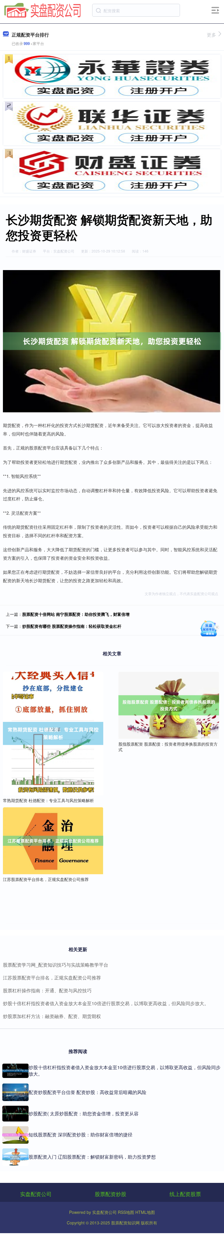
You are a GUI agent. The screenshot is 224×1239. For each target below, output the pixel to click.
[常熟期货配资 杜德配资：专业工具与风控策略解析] (53, 733)
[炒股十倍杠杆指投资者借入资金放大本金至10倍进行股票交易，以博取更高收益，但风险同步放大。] (15, 1071)
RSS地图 (126, 1212)
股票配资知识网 (125, 1223)
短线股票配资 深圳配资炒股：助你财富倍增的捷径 (80, 1134)
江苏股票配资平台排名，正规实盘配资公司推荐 (52, 977)
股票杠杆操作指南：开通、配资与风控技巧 (47, 990)
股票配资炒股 (110, 1193)
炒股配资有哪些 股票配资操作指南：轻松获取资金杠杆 (71, 626)
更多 (211, 34)
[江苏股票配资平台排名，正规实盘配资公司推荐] (53, 840)
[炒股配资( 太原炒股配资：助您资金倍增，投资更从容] (15, 1114)
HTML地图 (145, 1212)
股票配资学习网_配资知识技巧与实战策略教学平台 (55, 964)
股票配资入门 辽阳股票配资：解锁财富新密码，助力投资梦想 (92, 1156)
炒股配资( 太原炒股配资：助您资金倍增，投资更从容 (84, 1113)
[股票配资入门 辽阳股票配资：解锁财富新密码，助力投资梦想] (15, 1157)
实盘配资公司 (36, 1193)
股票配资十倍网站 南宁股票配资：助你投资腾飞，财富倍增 (76, 614)
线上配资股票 (185, 1193)
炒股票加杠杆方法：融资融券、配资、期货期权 (52, 1016)
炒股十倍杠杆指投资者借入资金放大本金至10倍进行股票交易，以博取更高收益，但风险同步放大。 (106, 1003)
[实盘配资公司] (42, 10)
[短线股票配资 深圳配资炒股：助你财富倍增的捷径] (15, 1135)
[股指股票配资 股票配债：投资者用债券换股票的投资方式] (168, 705)
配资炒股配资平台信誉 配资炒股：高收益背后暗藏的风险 (87, 1092)
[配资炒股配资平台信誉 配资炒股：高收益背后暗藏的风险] (15, 1092)
